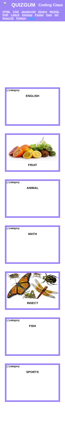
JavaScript (28, 11)
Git (56, 15)
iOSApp (27, 15)
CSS (16, 11)
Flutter (39, 15)
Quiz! (31, 18)
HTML (6, 11)
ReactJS (8, 18)
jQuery (42, 11)
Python (21, 18)
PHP (5, 15)
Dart (49, 15)
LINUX (15, 15)
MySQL (54, 11)
